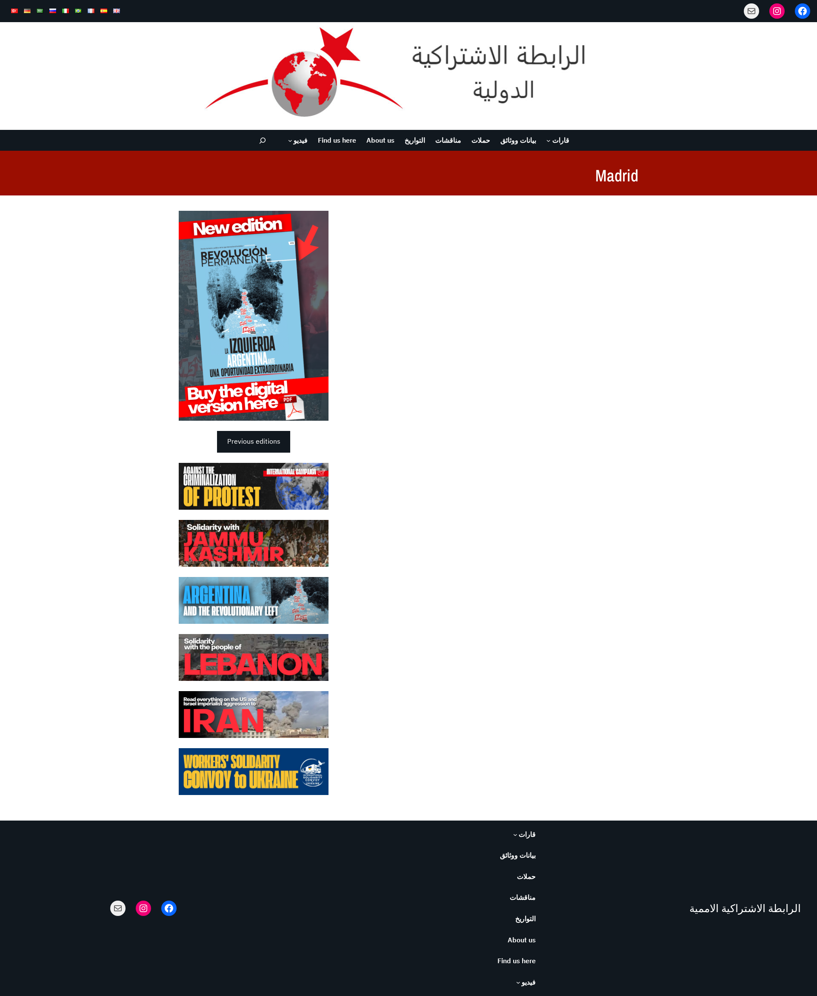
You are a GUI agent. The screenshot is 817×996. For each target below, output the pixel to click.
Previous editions (253, 441)
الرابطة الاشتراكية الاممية (745, 908)
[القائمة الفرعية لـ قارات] (548, 140)
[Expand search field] (263, 140)
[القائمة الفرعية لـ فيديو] (290, 140)
